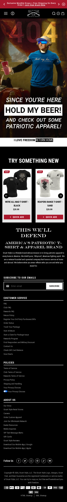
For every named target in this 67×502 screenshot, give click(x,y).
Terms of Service (10, 368)
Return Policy (9, 315)
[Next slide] (60, 195)
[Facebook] (18, 460)
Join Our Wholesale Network (15, 421)
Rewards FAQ (9, 311)
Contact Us (8, 346)
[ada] (12, 13)
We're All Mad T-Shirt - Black (17, 203)
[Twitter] (25, 460)
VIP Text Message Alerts (13, 433)
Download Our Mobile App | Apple (17, 448)
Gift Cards (8, 436)
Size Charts (8, 354)
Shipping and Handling (13, 384)
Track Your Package (12, 327)
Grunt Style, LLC (25, 473)
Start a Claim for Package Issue (16, 335)
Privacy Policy (9, 380)
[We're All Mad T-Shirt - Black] (17, 183)
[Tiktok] (43, 460)
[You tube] (50, 460)
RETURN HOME (44, 140)
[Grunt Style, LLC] (33, 13)
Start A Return (9, 331)
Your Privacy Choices (12, 387)
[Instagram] (31, 460)
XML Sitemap (41, 495)
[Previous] (4, 4)
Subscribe (54, 286)
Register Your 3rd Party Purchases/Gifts (20, 319)
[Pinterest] (37, 460)
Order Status (9, 323)
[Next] (58, 4)
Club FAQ (7, 307)
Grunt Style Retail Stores (13, 409)
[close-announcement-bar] (63, 4)
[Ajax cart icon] (63, 13)
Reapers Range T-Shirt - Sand (50, 203)
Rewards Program (11, 338)
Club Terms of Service (12, 372)
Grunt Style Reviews (12, 440)
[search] (54, 13)
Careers (7, 413)
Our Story (7, 406)
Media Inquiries (10, 429)
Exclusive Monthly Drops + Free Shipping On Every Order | (31, 4)
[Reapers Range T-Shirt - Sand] (50, 183)
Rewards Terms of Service (14, 376)
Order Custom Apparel (13, 417)
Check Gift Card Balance (13, 350)
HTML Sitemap (27, 495)
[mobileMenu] (5, 13)
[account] (58, 13)
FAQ (5, 303)
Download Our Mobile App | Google (18, 444)
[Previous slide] (6, 195)
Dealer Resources (11, 425)
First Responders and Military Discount (19, 342)
